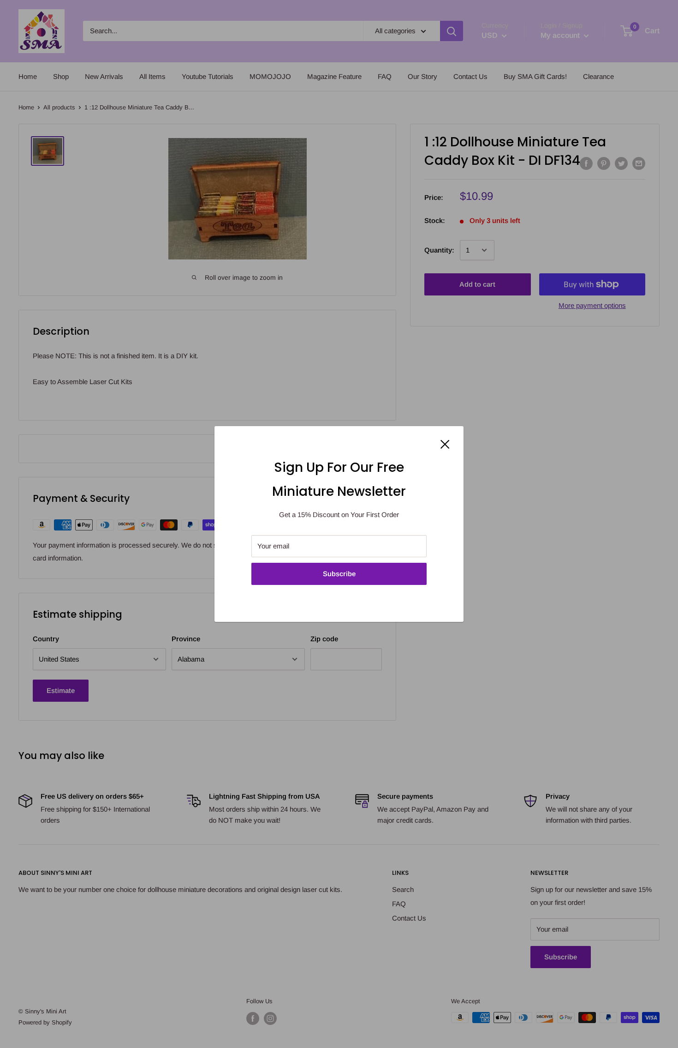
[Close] (445, 443)
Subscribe (339, 574)
